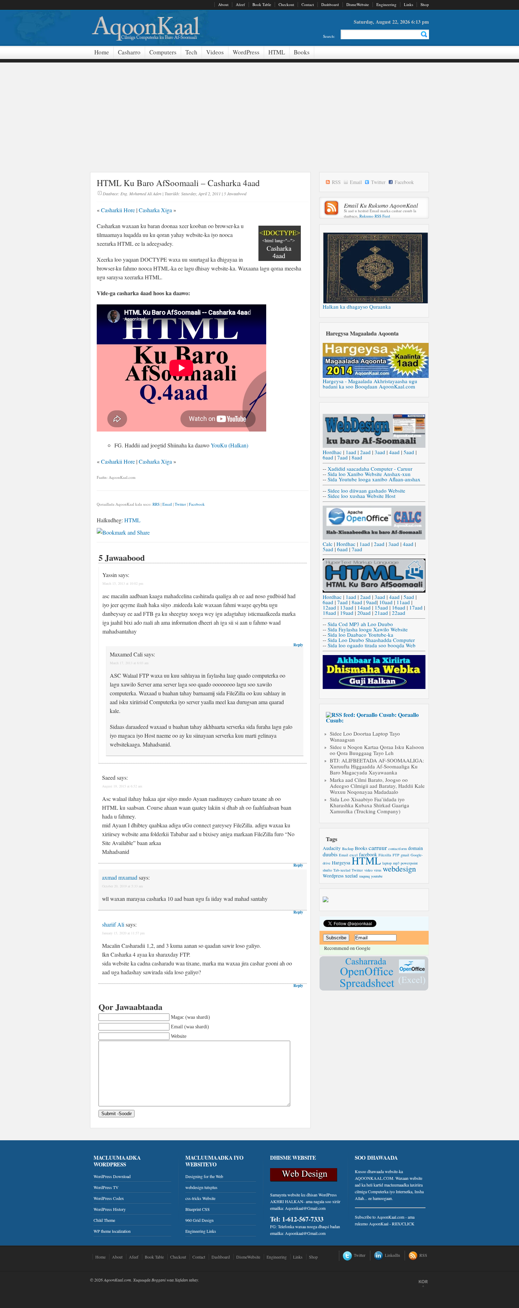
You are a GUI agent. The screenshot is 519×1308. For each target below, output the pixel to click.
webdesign (399, 868)
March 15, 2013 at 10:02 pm (122, 583)
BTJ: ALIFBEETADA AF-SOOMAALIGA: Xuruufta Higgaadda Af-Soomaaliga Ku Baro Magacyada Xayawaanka (377, 766)
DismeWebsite (357, 4)
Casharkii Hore (118, 210)
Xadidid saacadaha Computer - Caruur (370, 468)
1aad (351, 452)
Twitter (180, 504)
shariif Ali (113, 924)
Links (408, 4)
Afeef (240, 4)
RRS (156, 504)
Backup (347, 848)
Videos (215, 52)
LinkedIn (392, 1255)
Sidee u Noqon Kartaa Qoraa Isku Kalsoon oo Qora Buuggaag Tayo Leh (377, 749)
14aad (364, 607)
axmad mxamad (119, 877)
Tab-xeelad (341, 870)
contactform (397, 848)
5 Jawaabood (235, 193)
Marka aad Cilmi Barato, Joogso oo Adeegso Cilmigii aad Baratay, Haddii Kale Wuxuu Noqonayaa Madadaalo (377, 785)
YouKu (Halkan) (229, 445)
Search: (329, 36)
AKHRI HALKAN (286, 1201)
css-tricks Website (200, 1198)
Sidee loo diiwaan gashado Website (366, 490)
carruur (378, 848)
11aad (403, 602)
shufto (327, 870)
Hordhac (332, 452)
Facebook (197, 504)
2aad (365, 452)
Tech (191, 52)
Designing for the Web (204, 1176)
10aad (386, 602)
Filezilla (384, 854)
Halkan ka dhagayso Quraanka (357, 306)
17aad (416, 607)
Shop (424, 4)
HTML (276, 52)
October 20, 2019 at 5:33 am (122, 886)
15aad (381, 607)
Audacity (332, 848)
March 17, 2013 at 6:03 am (129, 662)
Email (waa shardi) (190, 1026)
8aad (357, 457)
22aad (398, 612)
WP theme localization (112, 1231)
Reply (298, 645)
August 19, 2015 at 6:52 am (122, 786)
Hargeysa (341, 863)
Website (178, 1036)
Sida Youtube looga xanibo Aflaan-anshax (374, 479)
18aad (329, 612)
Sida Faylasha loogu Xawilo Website (368, 629)
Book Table (261, 4)
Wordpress (333, 876)
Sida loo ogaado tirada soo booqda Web (372, 645)
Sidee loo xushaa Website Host (361, 495)
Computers (163, 52)
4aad (394, 452)
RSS (336, 182)
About (223, 4)
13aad (346, 607)
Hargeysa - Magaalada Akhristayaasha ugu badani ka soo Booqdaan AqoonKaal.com (370, 383)
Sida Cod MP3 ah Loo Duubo (360, 624)
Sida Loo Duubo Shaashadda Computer (371, 639)
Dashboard (330, 4)
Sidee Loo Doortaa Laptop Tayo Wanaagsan (365, 736)
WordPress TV (106, 1187)
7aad (342, 457)
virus (377, 870)
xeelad (351, 876)
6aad (328, 457)
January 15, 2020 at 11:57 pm (123, 933)
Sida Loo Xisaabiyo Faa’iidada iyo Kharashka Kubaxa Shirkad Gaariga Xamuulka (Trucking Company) (369, 805)
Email (167, 504)
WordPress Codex (109, 1198)
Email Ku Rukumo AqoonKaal (381, 205)
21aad (381, 612)
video (368, 870)
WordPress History (110, 1209)
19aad (346, 612)
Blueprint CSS (197, 1209)
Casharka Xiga (155, 210)
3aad (380, 452)
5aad (409, 452)
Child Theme (104, 1220)
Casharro (129, 52)
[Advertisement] (259, 112)
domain (415, 848)
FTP (396, 854)
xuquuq (364, 876)
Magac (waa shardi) (190, 1017)
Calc (328, 543)
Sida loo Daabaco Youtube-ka (360, 634)
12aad (329, 607)
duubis (330, 854)
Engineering (386, 4)
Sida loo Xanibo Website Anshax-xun (369, 473)
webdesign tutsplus (201, 1187)
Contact (308, 4)
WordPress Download (112, 1176)
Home (101, 52)
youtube (377, 876)
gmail (405, 854)
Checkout (286, 4)
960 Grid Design (199, 1220)
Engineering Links (200, 1231)
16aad (398, 607)
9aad (371, 602)
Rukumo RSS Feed (374, 216)
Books (302, 52)
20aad (364, 612)
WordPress (246, 52)
